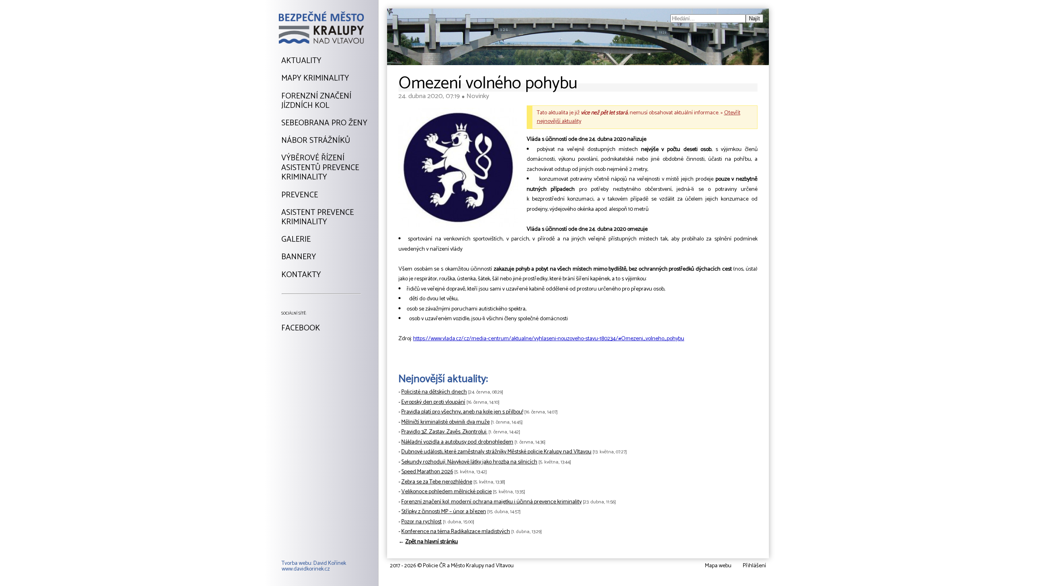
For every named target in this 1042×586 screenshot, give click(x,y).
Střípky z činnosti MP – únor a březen (443, 511)
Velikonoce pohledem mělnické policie (446, 491)
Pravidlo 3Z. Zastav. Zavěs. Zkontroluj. (444, 432)
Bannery (298, 257)
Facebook (300, 328)
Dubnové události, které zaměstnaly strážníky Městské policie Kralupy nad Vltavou (496, 452)
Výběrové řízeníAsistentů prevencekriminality (320, 167)
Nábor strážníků (315, 141)
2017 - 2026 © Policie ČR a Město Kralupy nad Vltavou (452, 566)
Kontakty (301, 275)
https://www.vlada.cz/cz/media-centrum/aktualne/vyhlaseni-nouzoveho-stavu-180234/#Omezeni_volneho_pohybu (548, 338)
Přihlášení (754, 566)
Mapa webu (718, 566)
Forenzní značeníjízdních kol (316, 101)
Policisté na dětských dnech (434, 392)
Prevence (299, 195)
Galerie (296, 240)
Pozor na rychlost (421, 522)
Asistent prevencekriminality (317, 217)
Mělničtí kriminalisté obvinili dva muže (445, 422)
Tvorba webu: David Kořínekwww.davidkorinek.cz (314, 566)
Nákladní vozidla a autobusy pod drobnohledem (457, 442)
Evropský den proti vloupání (433, 402)
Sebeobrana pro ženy (324, 123)
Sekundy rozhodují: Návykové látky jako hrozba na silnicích (469, 462)
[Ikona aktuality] (458, 170)
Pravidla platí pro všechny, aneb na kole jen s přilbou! (462, 412)
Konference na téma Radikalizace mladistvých (455, 531)
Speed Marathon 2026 (427, 472)
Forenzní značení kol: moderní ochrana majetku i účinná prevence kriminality (491, 502)
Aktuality (301, 61)
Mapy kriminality (315, 78)
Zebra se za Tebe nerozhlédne (436, 482)
